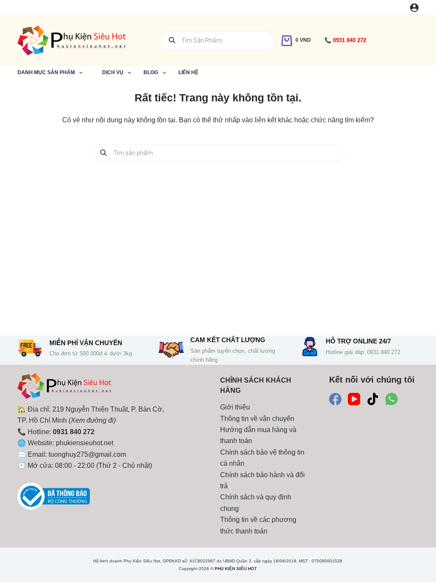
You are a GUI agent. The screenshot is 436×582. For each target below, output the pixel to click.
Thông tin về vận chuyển (257, 418)
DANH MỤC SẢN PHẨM (46, 72)
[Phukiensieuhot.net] (64, 388)
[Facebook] (335, 399)
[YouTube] (354, 399)
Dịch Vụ (112, 72)
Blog (150, 72)
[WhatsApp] (391, 399)
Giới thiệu (235, 407)
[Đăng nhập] (414, 7)
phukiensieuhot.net (84, 443)
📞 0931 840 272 (345, 40)
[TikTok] (373, 399)
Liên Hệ (188, 72)
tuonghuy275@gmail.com (87, 454)
